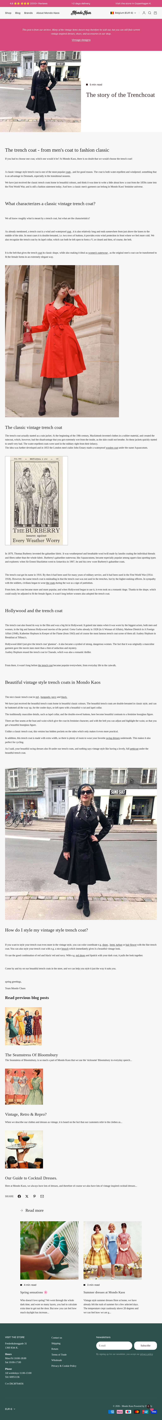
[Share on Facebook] (19, 1196)
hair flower (131, 944)
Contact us (56, 1337)
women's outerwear (98, 252)
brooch (65, 948)
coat (69, 231)
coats (68, 172)
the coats (50, 583)
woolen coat (112, 447)
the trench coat (45, 665)
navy (53, 697)
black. (64, 697)
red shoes (80, 955)
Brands (28, 12)
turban (119, 944)
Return (54, 1349)
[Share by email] (42, 1196)
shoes (105, 944)
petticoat (134, 748)
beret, (112, 944)
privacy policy (146, 1354)
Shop (8, 12)
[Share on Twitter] (27, 1196)
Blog (17, 12)
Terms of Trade (59, 1354)
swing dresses (113, 738)
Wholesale (56, 1360)
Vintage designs (81, 39)
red (37, 697)
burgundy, (46, 697)
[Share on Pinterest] (34, 1196)
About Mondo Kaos (47, 12)
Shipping (55, 1343)
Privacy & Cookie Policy (63, 1366)
